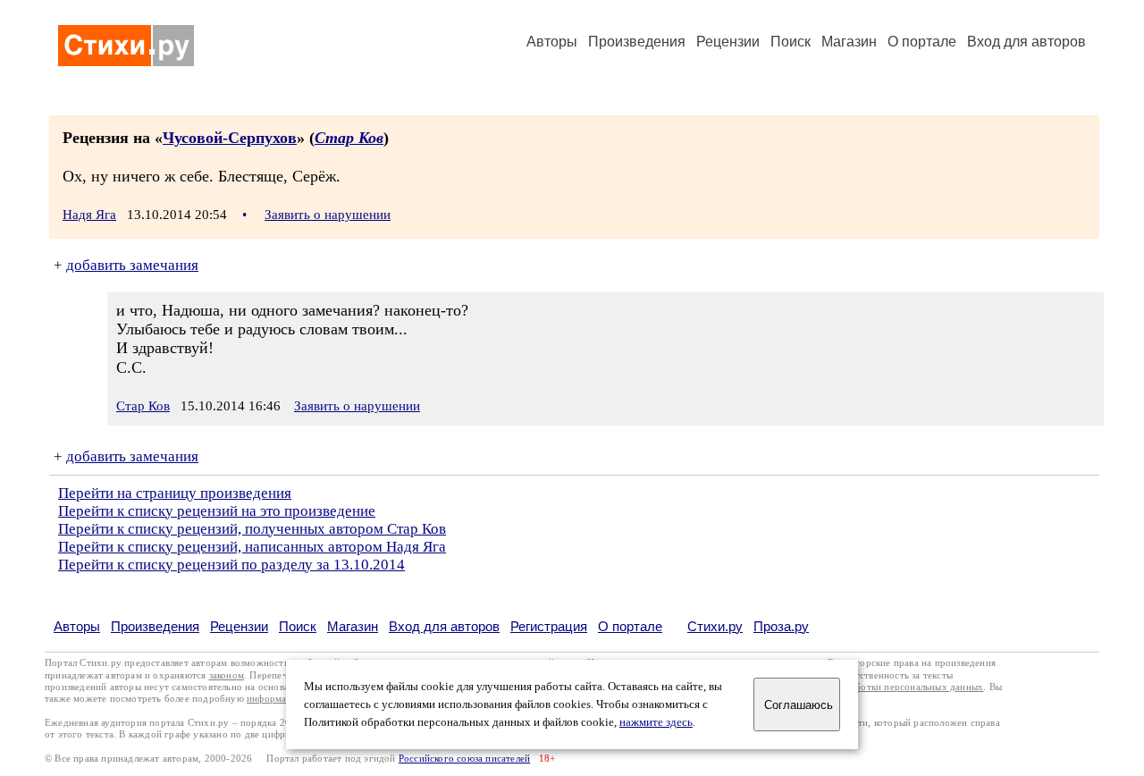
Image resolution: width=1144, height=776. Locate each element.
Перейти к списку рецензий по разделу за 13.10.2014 (231, 564)
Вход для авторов (1026, 41)
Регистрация (548, 626)
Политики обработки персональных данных (886, 687)
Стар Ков (349, 138)
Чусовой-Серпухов (230, 138)
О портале (630, 626)
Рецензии (728, 41)
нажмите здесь (656, 722)
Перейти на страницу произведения (174, 493)
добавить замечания (132, 265)
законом (226, 675)
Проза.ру (781, 626)
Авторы (551, 41)
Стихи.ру (715, 626)
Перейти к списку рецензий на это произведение (216, 510)
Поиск (790, 41)
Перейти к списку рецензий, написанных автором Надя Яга (252, 546)
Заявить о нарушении (328, 214)
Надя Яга (89, 214)
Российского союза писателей (464, 758)
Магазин (849, 41)
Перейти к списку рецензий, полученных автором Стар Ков (252, 528)
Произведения (637, 41)
